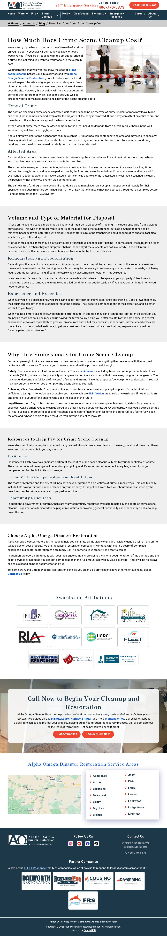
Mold (65, 13)
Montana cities (114, 718)
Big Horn (98, 808)
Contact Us (84, 921)
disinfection (96, 393)
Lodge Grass (136, 807)
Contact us (15, 573)
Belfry (97, 801)
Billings (55, 718)
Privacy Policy (68, 921)
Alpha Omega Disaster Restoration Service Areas (83, 764)
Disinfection (81, 13)
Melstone (134, 814)
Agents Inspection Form (104, 921)
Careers (140, 13)
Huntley (76, 718)
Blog (42, 23)
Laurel (65, 718)
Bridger (86, 718)
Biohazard (98, 13)
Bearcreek (99, 795)
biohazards (90, 371)
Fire (33, 13)
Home (11, 13)
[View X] (96, 843)
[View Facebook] (88, 843)
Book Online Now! (144, 5)
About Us (152, 15)
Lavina (132, 794)
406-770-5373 (111, 7)
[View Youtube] (79, 843)
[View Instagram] (71, 843)
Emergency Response (117, 15)
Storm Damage (47, 15)
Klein (131, 781)
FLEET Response (35, 868)
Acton (97, 782)
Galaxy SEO (90, 930)
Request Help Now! (98, 734)
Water (22, 13)
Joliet (132, 775)
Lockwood (134, 801)
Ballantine (99, 788)
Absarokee (100, 775)
